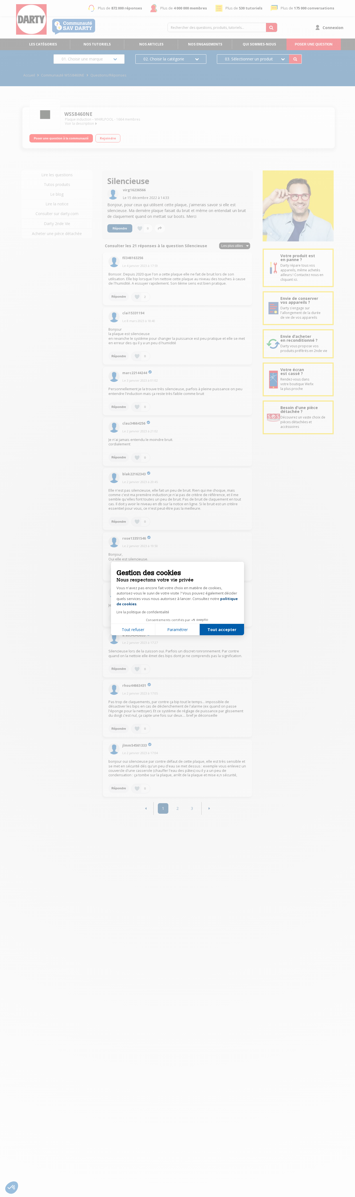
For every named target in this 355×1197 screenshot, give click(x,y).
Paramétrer (177, 629)
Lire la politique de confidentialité (142, 612)
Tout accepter (221, 629)
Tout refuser (133, 629)
